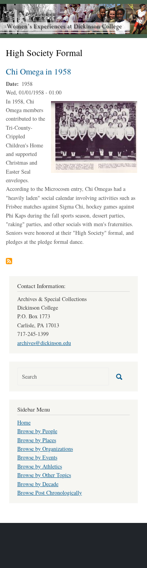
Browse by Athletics (39, 466)
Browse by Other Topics (44, 475)
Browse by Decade (37, 484)
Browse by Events (37, 457)
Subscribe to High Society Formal (9, 261)
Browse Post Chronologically (49, 492)
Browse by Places (36, 440)
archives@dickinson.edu (44, 343)
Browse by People (37, 431)
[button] (94, 136)
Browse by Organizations (45, 448)
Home (24, 422)
